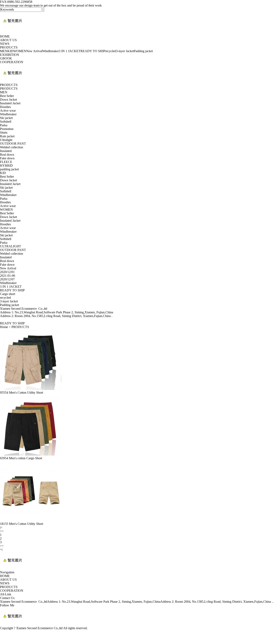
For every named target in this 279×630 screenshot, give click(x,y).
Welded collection (11, 147)
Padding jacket (143, 51)
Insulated (6, 151)
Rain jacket (7, 136)
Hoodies (5, 107)
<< (2, 531)
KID (10, 51)
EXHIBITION (9, 54)
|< (1, 527)
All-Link (5, 594)
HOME (5, 36)
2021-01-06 (7, 275)
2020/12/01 (7, 272)
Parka (3, 125)
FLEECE (6, 162)
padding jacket (9, 169)
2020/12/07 (7, 279)
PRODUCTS (9, 47)
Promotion (6, 129)
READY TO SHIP (92, 51)
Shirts (3, 132)
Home (4, 327)
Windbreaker (50, 51)
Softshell (5, 121)
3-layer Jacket (125, 51)
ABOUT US (8, 40)
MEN (3, 51)
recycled (110, 51)
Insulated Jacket (10, 103)
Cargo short (7, 294)
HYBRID (6, 165)
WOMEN (19, 51)
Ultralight (6, 140)
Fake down (7, 158)
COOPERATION (11, 62)
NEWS (4, 43)
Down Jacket (8, 99)
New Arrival (34, 51)
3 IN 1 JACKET (69, 51)
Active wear (8, 110)
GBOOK (6, 58)
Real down (7, 154)
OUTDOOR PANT (13, 143)
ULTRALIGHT (10, 246)
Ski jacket (6, 118)
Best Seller (7, 96)
